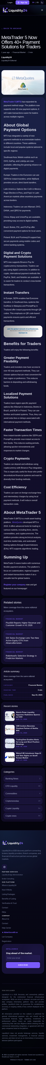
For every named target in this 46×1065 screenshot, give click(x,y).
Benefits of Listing (9, 899)
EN (33, 2)
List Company (7, 937)
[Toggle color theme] (42, 2)
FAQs (4, 912)
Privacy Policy (16, 1060)
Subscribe (23, 965)
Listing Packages (8, 894)
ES (38, 2)
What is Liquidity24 (9, 885)
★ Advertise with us (10, 932)
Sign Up (24, 2)
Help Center (6, 928)
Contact (5, 908)
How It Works (7, 890)
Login (10, 2)
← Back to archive (11, 28)
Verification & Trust (9, 903)
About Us (5, 919)
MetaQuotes (17, 522)
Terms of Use (30, 1060)
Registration (6, 941)
